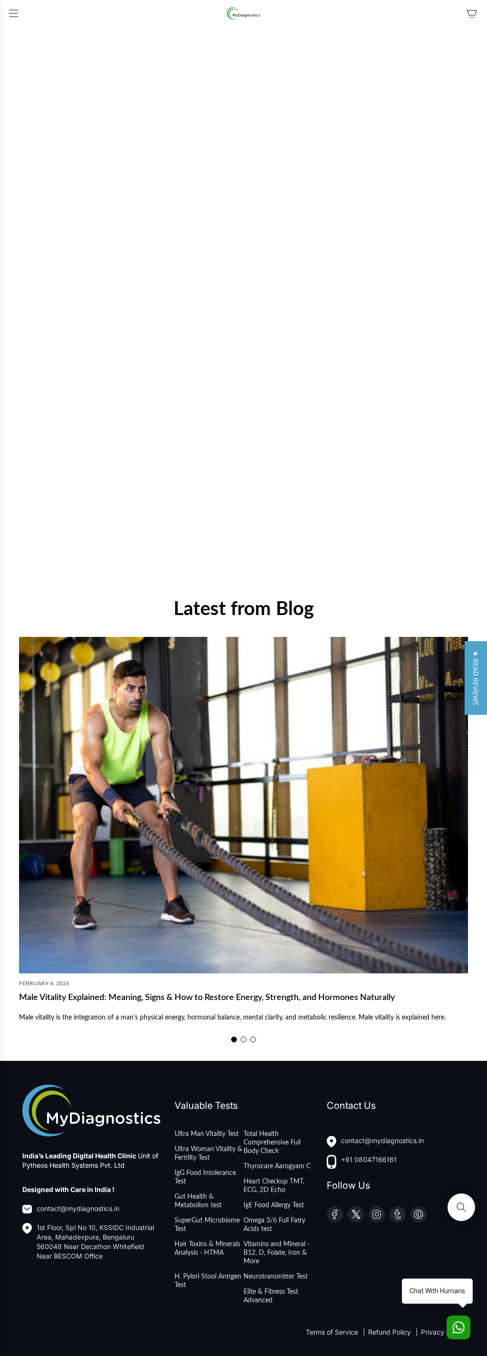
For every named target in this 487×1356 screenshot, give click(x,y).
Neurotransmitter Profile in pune (75, 288)
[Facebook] (335, 1214)
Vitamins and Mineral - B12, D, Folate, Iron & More (277, 1253)
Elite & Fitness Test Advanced (271, 1296)
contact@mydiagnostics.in (78, 1208)
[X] (356, 1214)
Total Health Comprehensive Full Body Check (272, 1142)
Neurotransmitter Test (276, 1276)
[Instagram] (377, 1214)
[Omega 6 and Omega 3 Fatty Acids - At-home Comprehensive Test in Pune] (356, 166)
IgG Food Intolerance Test (205, 1177)
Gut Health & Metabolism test (198, 1201)
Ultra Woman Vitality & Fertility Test (208, 1153)
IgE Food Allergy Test (274, 1205)
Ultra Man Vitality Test (207, 1134)
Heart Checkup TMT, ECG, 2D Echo (274, 1185)
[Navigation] (13, 13)
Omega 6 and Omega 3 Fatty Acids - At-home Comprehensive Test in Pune (354, 293)
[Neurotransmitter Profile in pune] (130, 166)
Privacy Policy (443, 1332)
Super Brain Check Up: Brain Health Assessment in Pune (343, 557)
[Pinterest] (418, 1214)
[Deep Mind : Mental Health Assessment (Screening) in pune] (130, 435)
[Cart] (471, 13)
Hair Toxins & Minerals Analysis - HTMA (207, 1248)
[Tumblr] (398, 1214)
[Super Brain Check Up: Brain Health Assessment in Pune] (356, 435)
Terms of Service (333, 1332)
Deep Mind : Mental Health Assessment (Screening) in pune (123, 557)
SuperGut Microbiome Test (207, 1224)
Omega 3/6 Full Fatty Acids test (274, 1224)
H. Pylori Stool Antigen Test (208, 1281)
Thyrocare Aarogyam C (277, 1166)
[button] (234, 1039)
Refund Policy (390, 1332)
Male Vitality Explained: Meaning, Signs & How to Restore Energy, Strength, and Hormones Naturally (207, 997)
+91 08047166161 (369, 1159)
